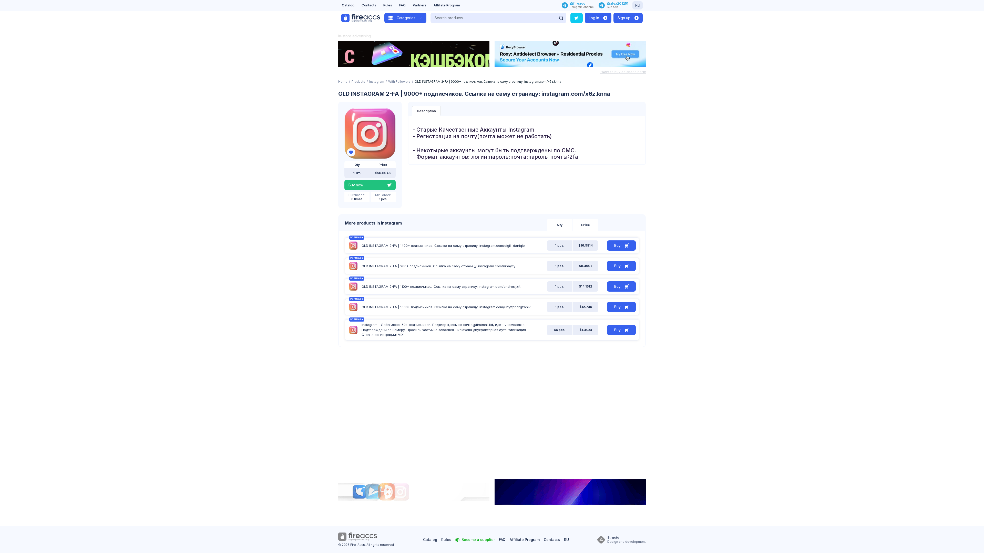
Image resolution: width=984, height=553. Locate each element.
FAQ (402, 5)
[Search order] (576, 18)
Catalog (348, 5)
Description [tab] (426, 111)
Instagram (376, 81)
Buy (617, 245)
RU (637, 5)
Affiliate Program (447, 5)
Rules (387, 5)
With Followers (399, 81)
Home (342, 81)
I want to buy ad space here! (623, 72)
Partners (419, 5)
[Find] (561, 18)
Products (358, 81)
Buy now (355, 185)
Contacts (369, 5)
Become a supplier (478, 539)
